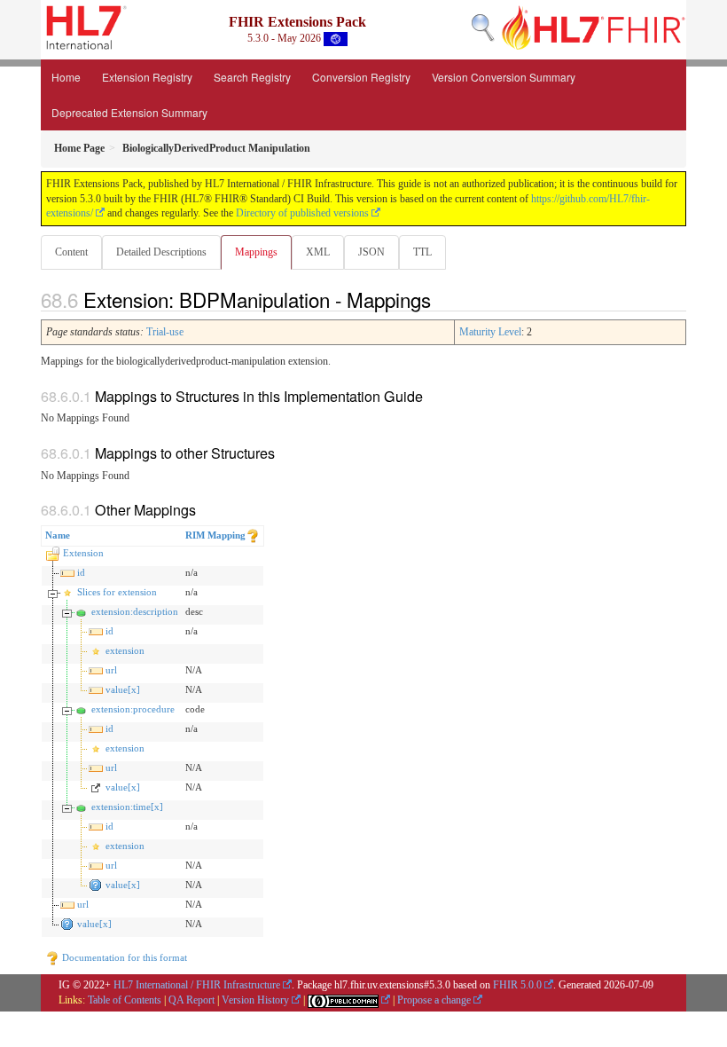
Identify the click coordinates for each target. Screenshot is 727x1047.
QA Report (191, 1000)
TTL (422, 252)
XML (318, 252)
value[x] (123, 689)
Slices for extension (117, 591)
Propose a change (434, 1000)
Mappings (256, 252)
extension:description (134, 611)
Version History (255, 1000)
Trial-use (165, 332)
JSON (371, 252)
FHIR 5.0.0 (517, 985)
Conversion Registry (361, 76)
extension (125, 650)
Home (66, 76)
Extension (83, 552)
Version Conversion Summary (503, 76)
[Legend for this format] (253, 535)
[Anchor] (440, 299)
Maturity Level (490, 332)
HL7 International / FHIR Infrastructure (196, 985)
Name (57, 535)
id (81, 572)
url (111, 670)
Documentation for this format (123, 957)
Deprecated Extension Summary (129, 112)
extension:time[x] (127, 806)
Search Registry (252, 76)
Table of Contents (124, 1000)
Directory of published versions (302, 213)
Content (71, 252)
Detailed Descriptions (161, 252)
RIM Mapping (215, 535)
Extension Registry (147, 76)
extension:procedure (133, 709)
